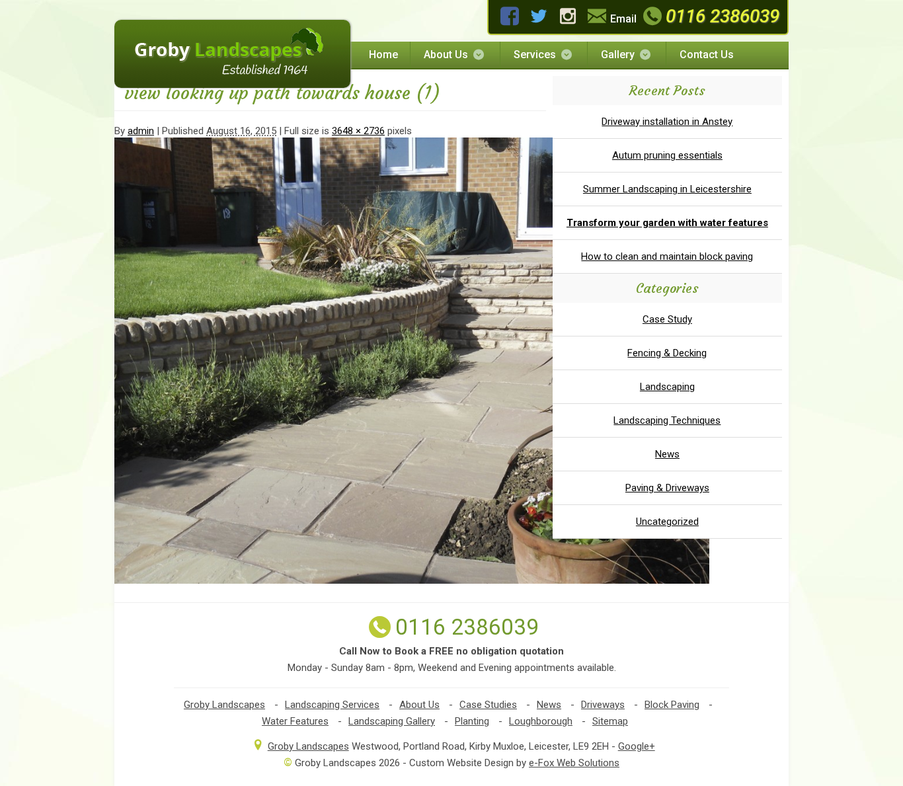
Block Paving (672, 705)
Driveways (603, 705)
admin (141, 131)
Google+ (636, 746)
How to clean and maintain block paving (667, 256)
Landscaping (667, 387)
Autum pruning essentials (667, 155)
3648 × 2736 (358, 131)
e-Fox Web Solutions (574, 763)
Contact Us (707, 54)
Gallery (618, 54)
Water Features (295, 721)
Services (535, 54)
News (667, 454)
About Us (446, 54)
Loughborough (540, 721)
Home (383, 54)
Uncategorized (667, 522)
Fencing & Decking (667, 353)
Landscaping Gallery (391, 721)
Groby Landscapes (224, 705)
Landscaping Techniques (667, 420)
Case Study (667, 319)
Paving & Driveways (667, 488)
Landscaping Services (332, 705)
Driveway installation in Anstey (667, 122)
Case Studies (488, 705)
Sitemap (610, 721)
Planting (472, 721)
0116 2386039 (722, 16)
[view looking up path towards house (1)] (411, 580)
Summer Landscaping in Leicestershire (667, 189)
